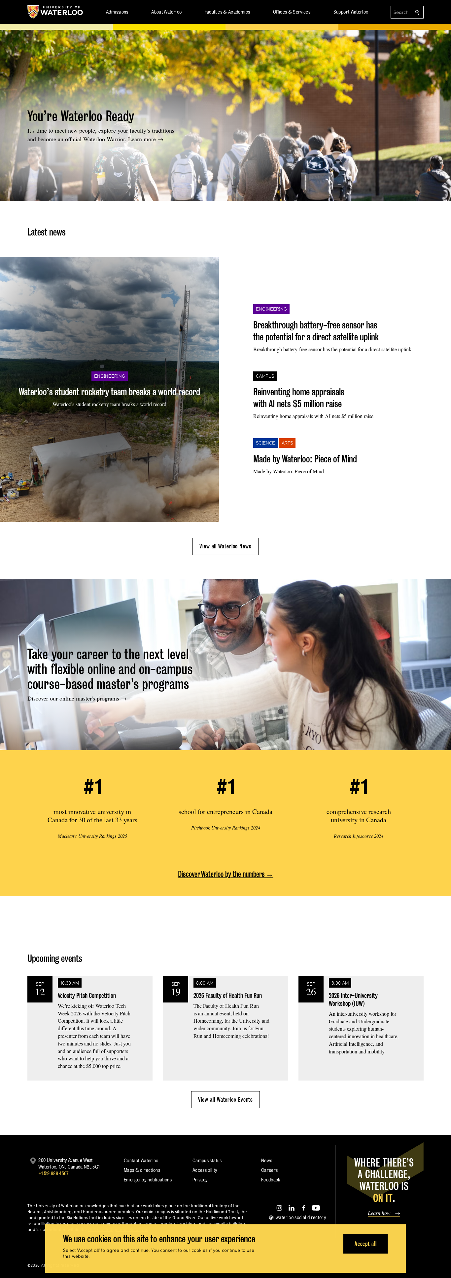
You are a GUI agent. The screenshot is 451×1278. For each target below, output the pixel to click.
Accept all (366, 1243)
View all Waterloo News (225, 546)
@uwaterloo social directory (297, 1217)
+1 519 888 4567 (53, 1173)
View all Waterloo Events (225, 1099)
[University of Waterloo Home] (55, 12)
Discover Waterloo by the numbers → (225, 874)
